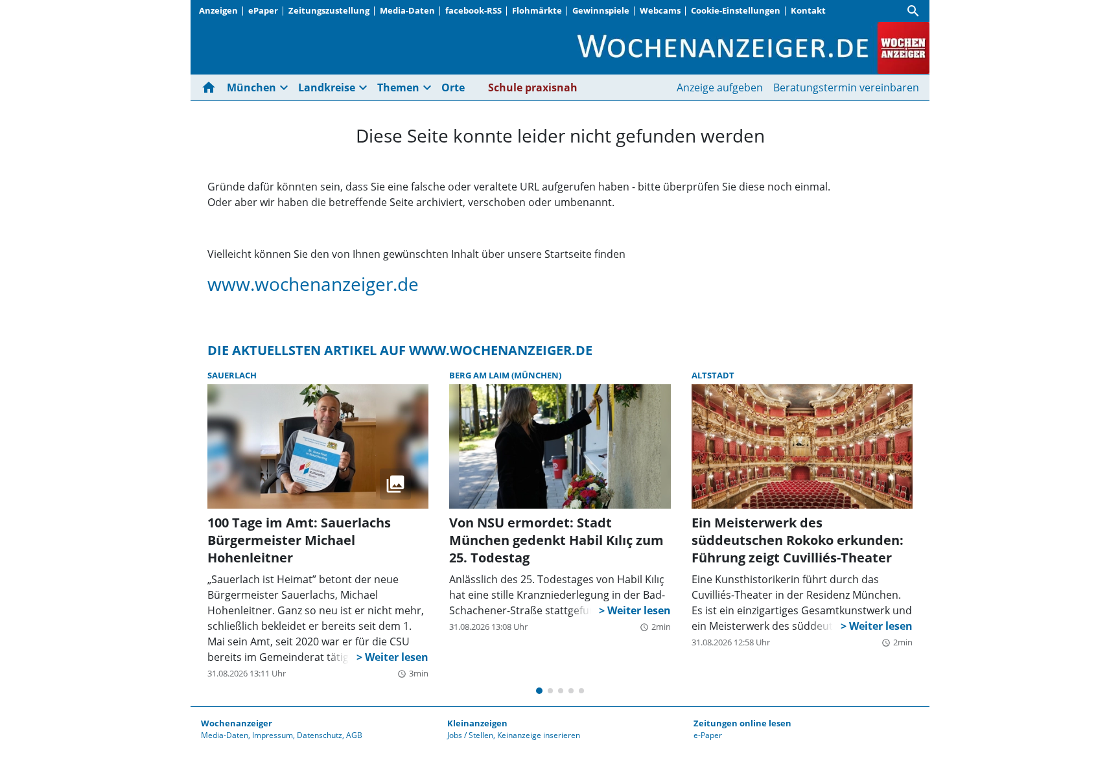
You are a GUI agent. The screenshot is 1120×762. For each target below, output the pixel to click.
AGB (354, 735)
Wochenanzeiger (236, 723)
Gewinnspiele (600, 10)
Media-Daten (407, 10)
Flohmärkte (537, 10)
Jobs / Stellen (470, 735)
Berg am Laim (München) (505, 375)
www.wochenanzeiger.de (313, 283)
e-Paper (708, 735)
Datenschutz (319, 735)
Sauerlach (232, 375)
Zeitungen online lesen (742, 723)
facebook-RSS (473, 10)
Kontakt (808, 10)
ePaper (263, 10)
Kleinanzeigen (477, 723)
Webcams (660, 10)
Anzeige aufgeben (720, 87)
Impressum (272, 735)
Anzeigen (218, 10)
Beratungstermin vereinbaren (846, 87)
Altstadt (713, 375)
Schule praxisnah (533, 87)
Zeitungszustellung (328, 10)
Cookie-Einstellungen (735, 10)
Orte (453, 87)
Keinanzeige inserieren (538, 735)
